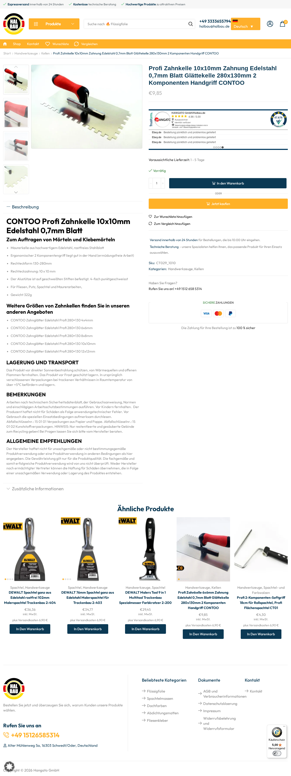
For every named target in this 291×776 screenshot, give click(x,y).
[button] (270, 24)
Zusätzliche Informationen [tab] (38, 488)
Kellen (45, 53)
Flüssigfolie (156, 691)
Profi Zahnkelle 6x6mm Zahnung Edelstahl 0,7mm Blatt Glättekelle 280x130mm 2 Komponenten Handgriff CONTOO (203, 600)
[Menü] (284, 727)
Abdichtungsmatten (163, 713)
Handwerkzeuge (26, 53)
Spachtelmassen (160, 698)
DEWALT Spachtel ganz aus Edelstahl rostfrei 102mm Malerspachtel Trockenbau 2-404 (30, 597)
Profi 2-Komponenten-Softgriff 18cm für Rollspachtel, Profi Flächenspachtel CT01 (261, 602)
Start (7, 53)
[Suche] (190, 24)
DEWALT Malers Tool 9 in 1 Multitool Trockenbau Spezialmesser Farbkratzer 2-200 (145, 597)
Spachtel (17, 587)
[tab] (72, 207)
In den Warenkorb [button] (48, 553)
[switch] (277, 753)
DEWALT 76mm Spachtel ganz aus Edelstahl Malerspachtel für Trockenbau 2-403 (87, 597)
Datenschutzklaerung (220, 703)
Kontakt (256, 691)
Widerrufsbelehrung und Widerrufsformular (219, 723)
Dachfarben (157, 705)
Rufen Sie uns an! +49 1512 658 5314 (175, 289)
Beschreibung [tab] (25, 206)
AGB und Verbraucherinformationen (224, 693)
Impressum (212, 711)
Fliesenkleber (157, 720)
